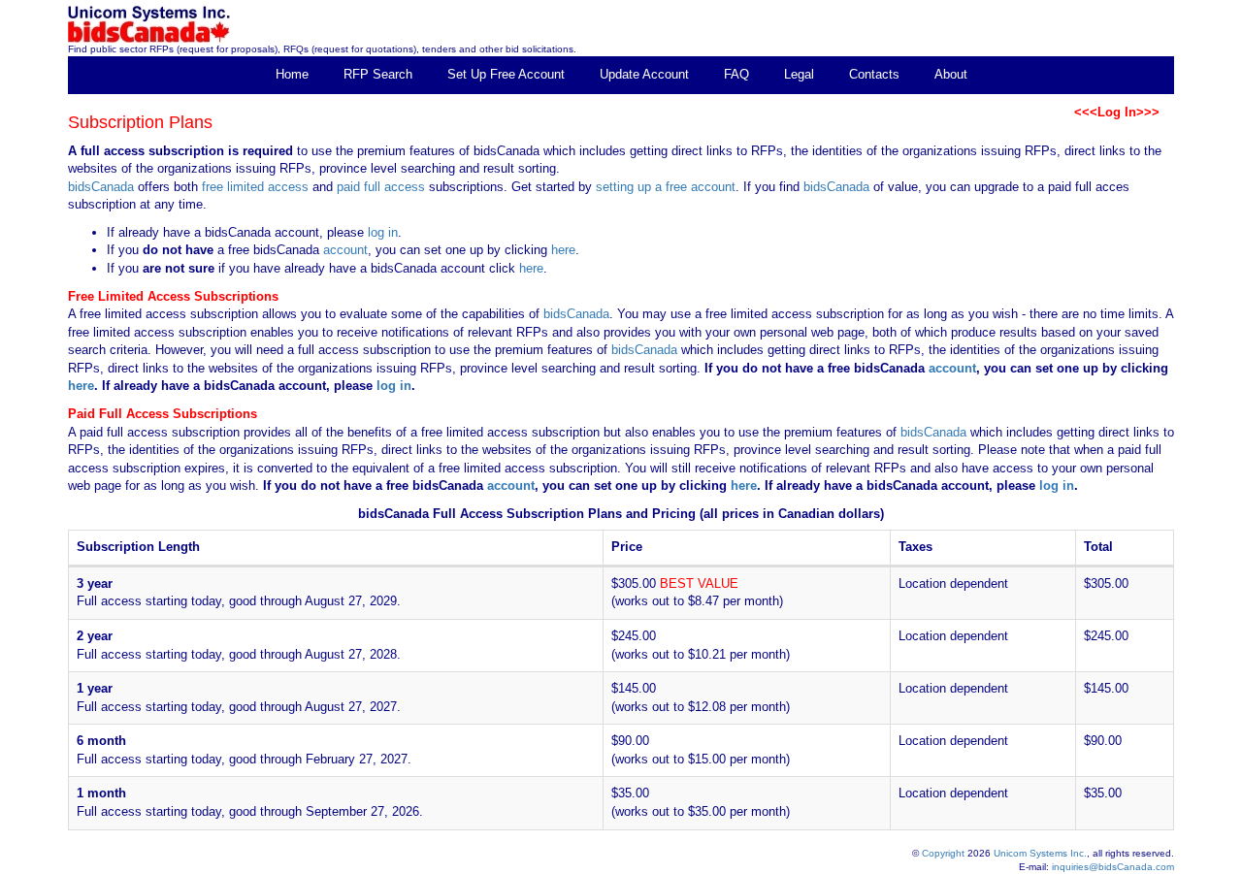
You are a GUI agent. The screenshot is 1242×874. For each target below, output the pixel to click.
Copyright (943, 853)
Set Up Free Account (506, 74)
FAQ (736, 74)
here (563, 250)
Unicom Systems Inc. (1040, 853)
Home (292, 74)
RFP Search (377, 74)
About (950, 74)
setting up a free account (665, 186)
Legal (799, 74)
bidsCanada (101, 186)
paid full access (381, 186)
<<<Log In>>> (1117, 112)
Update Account (644, 74)
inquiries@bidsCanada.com (1113, 866)
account (343, 250)
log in (383, 232)
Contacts (874, 74)
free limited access (255, 186)
